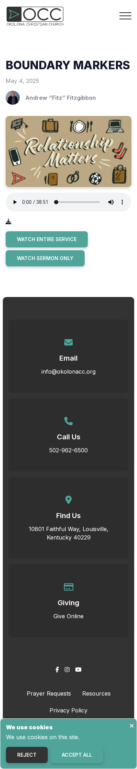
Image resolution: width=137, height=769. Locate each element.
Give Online (68, 616)
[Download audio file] (8, 221)
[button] (125, 16)
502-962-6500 (68, 450)
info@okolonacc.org (68, 371)
